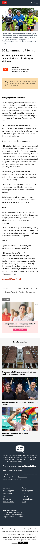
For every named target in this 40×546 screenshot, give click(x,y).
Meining (6, 496)
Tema (24, 502)
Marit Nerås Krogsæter (30, 289)
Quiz (23, 493)
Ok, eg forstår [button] (23, 543)
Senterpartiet (30, 292)
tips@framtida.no (9, 512)
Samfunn (6, 488)
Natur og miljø (27, 490)
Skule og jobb (8, 490)
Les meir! (14, 543)
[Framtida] (4, 3)
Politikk (21, 292)
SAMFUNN (5, 289)
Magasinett (7, 493)
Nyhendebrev (8, 502)
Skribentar (7, 499)
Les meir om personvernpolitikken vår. (15, 478)
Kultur (24, 488)
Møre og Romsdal (11, 292)
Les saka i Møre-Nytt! (11, 278)
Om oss (25, 496)
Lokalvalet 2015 (16, 289)
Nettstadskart (27, 499)
